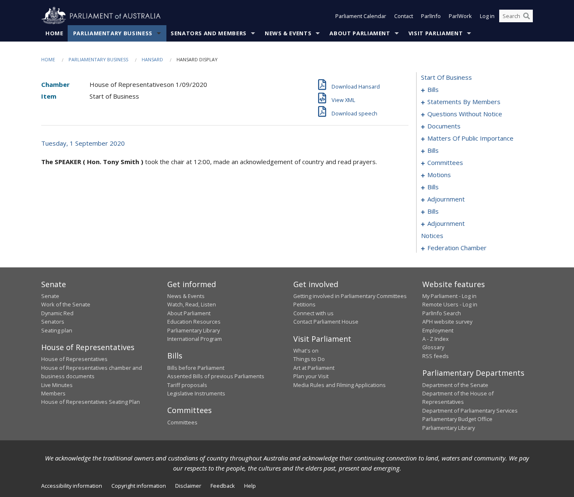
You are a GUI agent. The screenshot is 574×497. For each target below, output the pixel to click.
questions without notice (464, 114)
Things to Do (309, 359)
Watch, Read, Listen (191, 304)
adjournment (446, 199)
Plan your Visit (311, 376)
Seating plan (56, 330)
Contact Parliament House (325, 321)
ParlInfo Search (441, 313)
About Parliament (359, 33)
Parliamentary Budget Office (457, 419)
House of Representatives (74, 359)
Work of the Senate (65, 304)
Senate (50, 296)
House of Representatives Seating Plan (90, 401)
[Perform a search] (526, 16)
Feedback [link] (223, 485)
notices (432, 235)
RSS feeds (435, 356)
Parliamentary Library (193, 330)
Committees (182, 422)
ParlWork (460, 16)
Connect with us (313, 313)
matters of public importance (470, 138)
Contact (403, 16)
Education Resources (194, 321)
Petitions (304, 304)
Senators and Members (209, 33)
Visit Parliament (435, 33)
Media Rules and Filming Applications (339, 385)
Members (53, 393)
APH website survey (447, 321)
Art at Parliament (313, 367)
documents (444, 126)
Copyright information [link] (138, 485)
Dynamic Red (57, 313)
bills (433, 89)
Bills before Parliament (195, 367)
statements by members (463, 101)
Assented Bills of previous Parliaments (215, 376)
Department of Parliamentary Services (470, 410)
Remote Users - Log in (449, 304)
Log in (487, 16)
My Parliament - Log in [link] (449, 296)
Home (54, 33)
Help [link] (250, 485)
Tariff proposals (187, 385)
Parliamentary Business (113, 33)
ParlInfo (431, 16)
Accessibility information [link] (71, 485)
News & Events (288, 33)
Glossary (433, 347)
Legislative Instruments (196, 393)
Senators (52, 321)
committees (445, 162)
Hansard (152, 59)
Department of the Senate (455, 385)
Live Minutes (57, 385)
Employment (437, 330)
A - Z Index (435, 339)
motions (439, 174)
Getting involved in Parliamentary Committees (350, 296)
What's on (306, 350)
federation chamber (457, 247)
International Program (194, 339)
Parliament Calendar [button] (360, 16)
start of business (446, 77)
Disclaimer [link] (188, 485)
